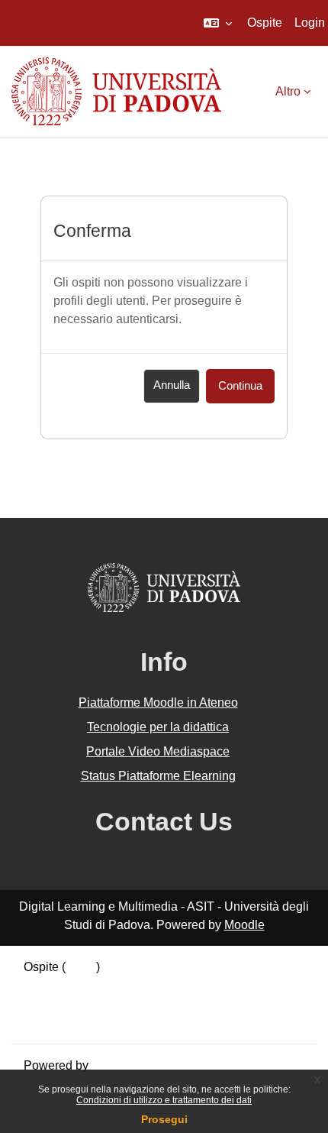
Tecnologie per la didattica (158, 726)
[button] (218, 23)
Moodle (244, 924)
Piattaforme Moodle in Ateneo (158, 702)
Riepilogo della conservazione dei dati (127, 985)
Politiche (47, 1003)
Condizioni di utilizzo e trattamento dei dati (164, 1100)
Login (309, 22)
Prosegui (164, 1119)
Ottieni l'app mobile (75, 1021)
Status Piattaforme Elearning (158, 775)
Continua (240, 386)
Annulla (171, 385)
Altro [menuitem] (288, 91)
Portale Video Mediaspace (158, 751)
